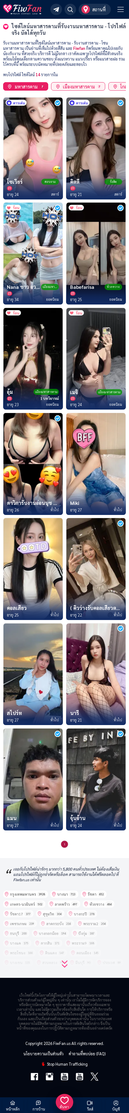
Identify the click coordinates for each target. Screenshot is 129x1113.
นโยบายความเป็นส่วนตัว (43, 1053)
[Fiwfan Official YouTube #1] (64, 1077)
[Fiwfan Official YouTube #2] (80, 1077)
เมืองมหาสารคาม (81, 86)
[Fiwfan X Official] (94, 1077)
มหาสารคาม (29, 86)
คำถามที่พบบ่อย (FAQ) (87, 1053)
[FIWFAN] (22, 9)
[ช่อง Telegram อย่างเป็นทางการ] (56, 9)
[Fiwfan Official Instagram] (49, 1077)
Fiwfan (79, 48)
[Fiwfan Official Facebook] (34, 1077)
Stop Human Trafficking (67, 1064)
